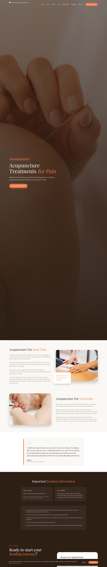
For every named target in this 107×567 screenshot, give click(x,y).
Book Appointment (91, 4)
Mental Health (65, 4)
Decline (84, 562)
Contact (80, 4)
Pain (59, 4)
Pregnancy (73, 4)
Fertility (53, 4)
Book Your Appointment (18, 186)
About (47, 4)
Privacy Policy (17, 563)
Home (42, 4)
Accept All (93, 562)
